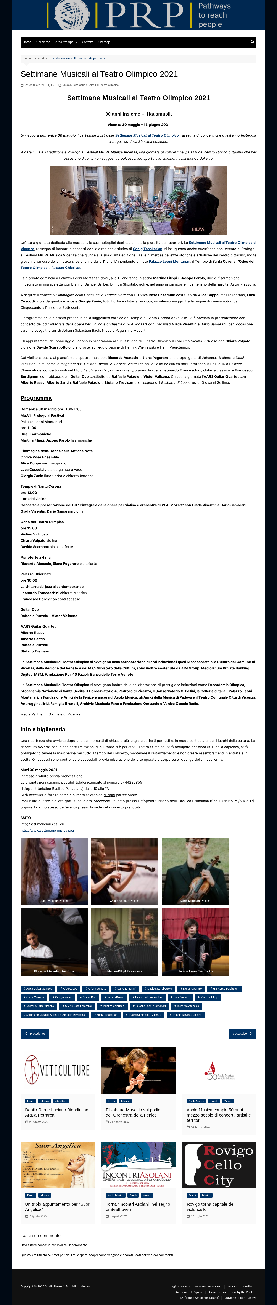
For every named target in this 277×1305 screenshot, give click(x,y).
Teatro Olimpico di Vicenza (145, 1015)
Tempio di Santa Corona (186, 1015)
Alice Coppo (70, 988)
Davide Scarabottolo (159, 988)
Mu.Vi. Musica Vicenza (40, 1006)
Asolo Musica (196, 1101)
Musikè (247, 1286)
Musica (66, 85)
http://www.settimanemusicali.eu (47, 830)
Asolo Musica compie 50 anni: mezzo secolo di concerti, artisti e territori (219, 1115)
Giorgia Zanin (63, 997)
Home (27, 42)
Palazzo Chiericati (66, 267)
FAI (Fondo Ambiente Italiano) (199, 1298)
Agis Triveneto (180, 1286)
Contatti (87, 42)
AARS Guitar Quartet (39, 988)
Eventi (30, 1101)
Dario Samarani (126, 988)
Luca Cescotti (181, 997)
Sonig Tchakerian (147, 249)
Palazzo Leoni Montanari (169, 261)
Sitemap (104, 42)
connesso (44, 1245)
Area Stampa (64, 42)
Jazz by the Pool (241, 1292)
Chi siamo (43, 42)
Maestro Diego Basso (208, 1286)
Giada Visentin (35, 997)
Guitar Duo (89, 997)
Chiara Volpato (97, 988)
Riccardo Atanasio (188, 1006)
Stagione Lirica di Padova (240, 1298)
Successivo (240, 1033)
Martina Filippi (209, 997)
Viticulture (61, 1101)
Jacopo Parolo (115, 997)
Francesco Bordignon (225, 988)
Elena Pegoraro (192, 988)
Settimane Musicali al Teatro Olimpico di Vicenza (56, 1015)
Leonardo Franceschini (148, 997)
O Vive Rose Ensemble (78, 1006)
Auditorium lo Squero (189, 1292)
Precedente (37, 1033)
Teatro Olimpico (34, 267)
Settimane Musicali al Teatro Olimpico (96, 85)
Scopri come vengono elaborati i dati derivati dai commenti (131, 1255)
